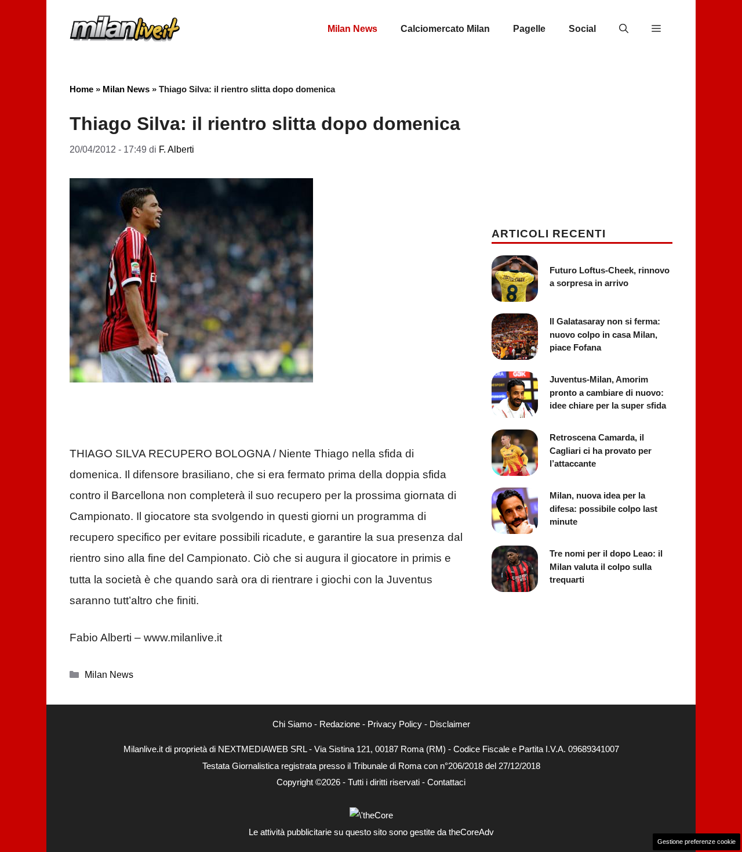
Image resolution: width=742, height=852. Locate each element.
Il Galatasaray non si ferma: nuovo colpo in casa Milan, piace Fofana (605, 334)
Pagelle (529, 29)
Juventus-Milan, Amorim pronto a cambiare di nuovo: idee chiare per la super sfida (608, 392)
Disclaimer (450, 724)
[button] (624, 29)
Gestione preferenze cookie (696, 841)
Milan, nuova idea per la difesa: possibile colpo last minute (603, 508)
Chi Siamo (292, 724)
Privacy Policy (395, 724)
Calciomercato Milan (445, 29)
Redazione (339, 724)
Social (582, 29)
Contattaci (446, 782)
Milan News (352, 29)
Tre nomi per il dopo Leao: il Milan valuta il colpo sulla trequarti (606, 566)
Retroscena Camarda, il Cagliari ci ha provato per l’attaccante (601, 450)
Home (81, 89)
